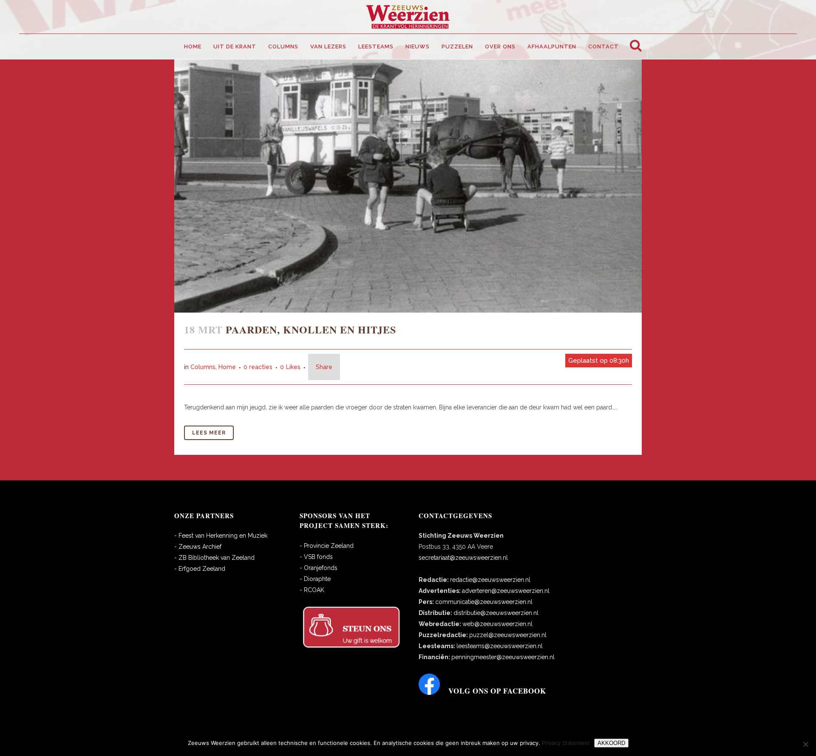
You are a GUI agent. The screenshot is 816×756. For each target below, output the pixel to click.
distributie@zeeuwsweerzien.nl (495, 612)
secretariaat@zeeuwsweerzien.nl (463, 557)
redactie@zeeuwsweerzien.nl (490, 579)
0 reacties (258, 367)
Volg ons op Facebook (497, 690)
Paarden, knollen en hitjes (311, 329)
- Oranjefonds (318, 567)
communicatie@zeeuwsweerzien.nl (484, 601)
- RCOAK (312, 590)
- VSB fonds (316, 556)
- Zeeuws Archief (197, 546)
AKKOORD (611, 743)
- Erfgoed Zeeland (199, 568)
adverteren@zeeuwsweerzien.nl (506, 590)
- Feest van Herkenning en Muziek (220, 535)
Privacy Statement (566, 742)
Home (227, 367)
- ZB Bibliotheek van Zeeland (214, 557)
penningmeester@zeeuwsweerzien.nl (503, 657)
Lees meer (209, 433)
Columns (202, 367)
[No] (805, 744)
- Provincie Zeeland (327, 545)
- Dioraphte (315, 578)
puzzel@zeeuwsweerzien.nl (508, 635)
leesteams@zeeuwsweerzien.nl (499, 646)
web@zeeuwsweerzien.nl (497, 624)
